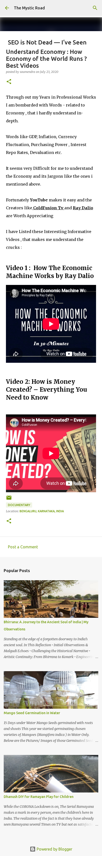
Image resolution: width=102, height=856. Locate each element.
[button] (9, 82)
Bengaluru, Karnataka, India (42, 511)
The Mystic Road (29, 8)
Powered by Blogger (54, 849)
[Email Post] (9, 499)
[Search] (95, 8)
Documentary (19, 505)
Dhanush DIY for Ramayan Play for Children (39, 797)
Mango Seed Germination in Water (32, 713)
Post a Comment (23, 547)
